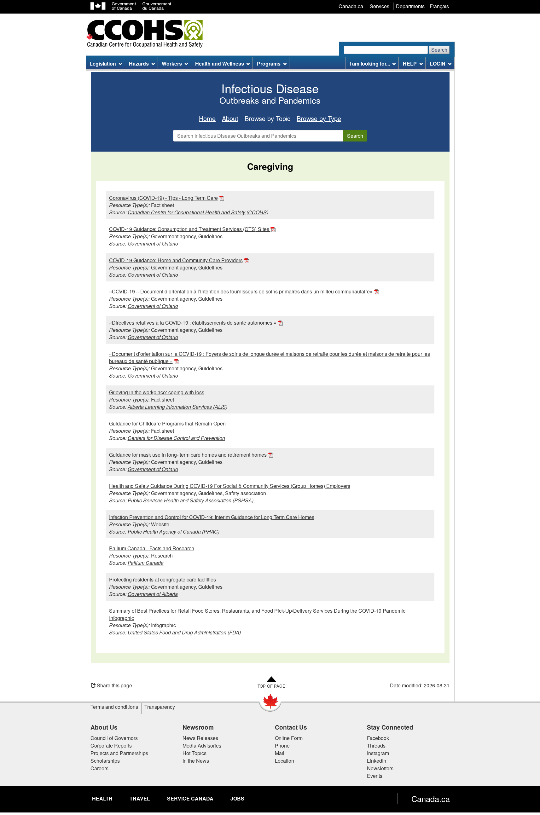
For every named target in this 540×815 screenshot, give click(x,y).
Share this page (114, 685)
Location (284, 760)
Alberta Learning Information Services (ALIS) (177, 406)
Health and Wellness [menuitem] (219, 63)
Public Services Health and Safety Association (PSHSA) (190, 500)
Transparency (159, 706)
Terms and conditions (114, 706)
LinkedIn (376, 760)
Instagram (378, 753)
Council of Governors (114, 738)
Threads (376, 745)
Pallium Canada (146, 562)
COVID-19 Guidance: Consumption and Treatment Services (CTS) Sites (189, 229)
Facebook (378, 738)
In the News (196, 760)
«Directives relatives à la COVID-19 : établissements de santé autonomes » (192, 322)
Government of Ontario (153, 243)
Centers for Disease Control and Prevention (176, 438)
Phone (282, 745)
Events (374, 775)
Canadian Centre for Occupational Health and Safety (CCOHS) (198, 212)
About (230, 118)
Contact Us (291, 727)
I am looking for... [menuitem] (370, 63)
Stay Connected (390, 727)
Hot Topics (194, 753)
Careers (99, 768)
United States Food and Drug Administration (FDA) (184, 632)
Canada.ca (430, 798)
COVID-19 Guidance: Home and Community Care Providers (176, 260)
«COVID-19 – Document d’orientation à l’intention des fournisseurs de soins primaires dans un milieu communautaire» (241, 291)
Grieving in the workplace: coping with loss (156, 392)
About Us (104, 727)
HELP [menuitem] (410, 63)
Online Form (289, 738)
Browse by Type (319, 118)
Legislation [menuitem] (103, 63)
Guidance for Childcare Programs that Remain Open (167, 423)
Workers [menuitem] (172, 63)
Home (207, 118)
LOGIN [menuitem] (437, 63)
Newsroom (198, 727)
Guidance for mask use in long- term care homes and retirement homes (188, 454)
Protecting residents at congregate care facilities (162, 579)
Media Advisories (202, 745)
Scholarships (105, 760)
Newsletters (380, 768)
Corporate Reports (111, 745)
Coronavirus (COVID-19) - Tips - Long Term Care (163, 197)
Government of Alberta (153, 594)
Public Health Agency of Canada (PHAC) (173, 531)
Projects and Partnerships (119, 753)
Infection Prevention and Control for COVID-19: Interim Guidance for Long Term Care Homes (211, 517)
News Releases (200, 738)
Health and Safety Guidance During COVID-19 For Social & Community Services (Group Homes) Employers (229, 485)
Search (439, 49)
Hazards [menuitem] (139, 63)
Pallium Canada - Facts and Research (151, 548)
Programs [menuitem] (269, 63)
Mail (279, 753)
